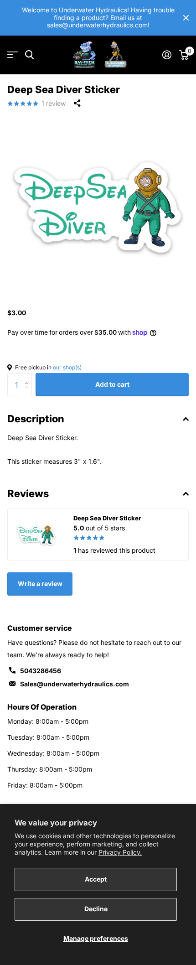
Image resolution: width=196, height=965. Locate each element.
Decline (96, 909)
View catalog (12, 55)
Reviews (28, 493)
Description (35, 419)
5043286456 (40, 670)
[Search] (29, 55)
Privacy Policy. (120, 852)
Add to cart (112, 384)
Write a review (40, 583)
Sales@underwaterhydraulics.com (74, 684)
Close (186, 18)
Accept (96, 879)
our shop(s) (67, 367)
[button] (28, 376)
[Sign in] (166, 55)
